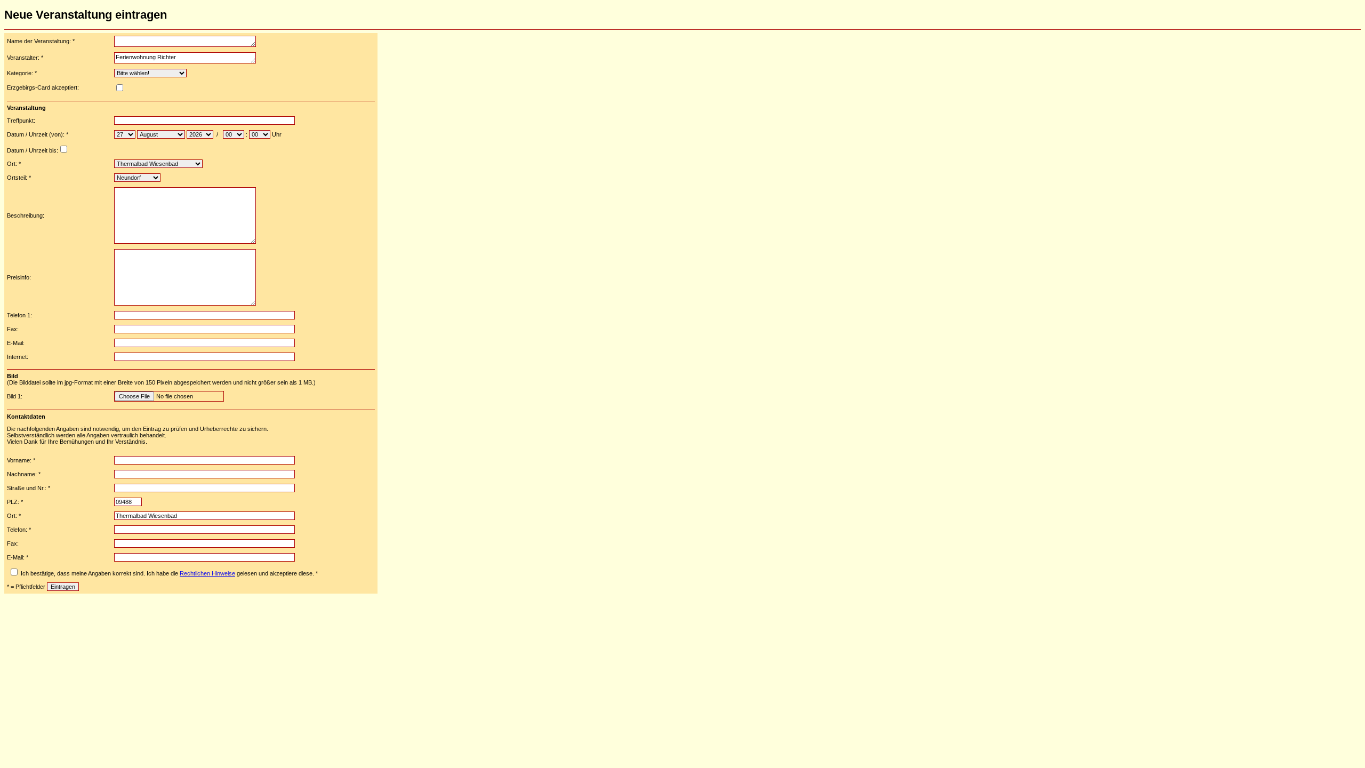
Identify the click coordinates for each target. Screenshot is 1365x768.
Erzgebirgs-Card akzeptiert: (43, 87)
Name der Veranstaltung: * (41, 41)
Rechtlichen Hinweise (207, 573)
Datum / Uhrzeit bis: (32, 150)
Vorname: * (21, 460)
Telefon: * (19, 529)
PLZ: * (15, 502)
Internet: (17, 357)
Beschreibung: (25, 215)
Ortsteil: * (19, 177)
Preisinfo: (19, 277)
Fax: (13, 329)
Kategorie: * (22, 73)
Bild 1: (14, 396)
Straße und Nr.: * (28, 488)
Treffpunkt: (21, 120)
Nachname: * (24, 474)
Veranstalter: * (25, 57)
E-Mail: (16, 343)
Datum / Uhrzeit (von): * (37, 134)
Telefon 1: (19, 315)
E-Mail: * (17, 557)
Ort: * (14, 164)
